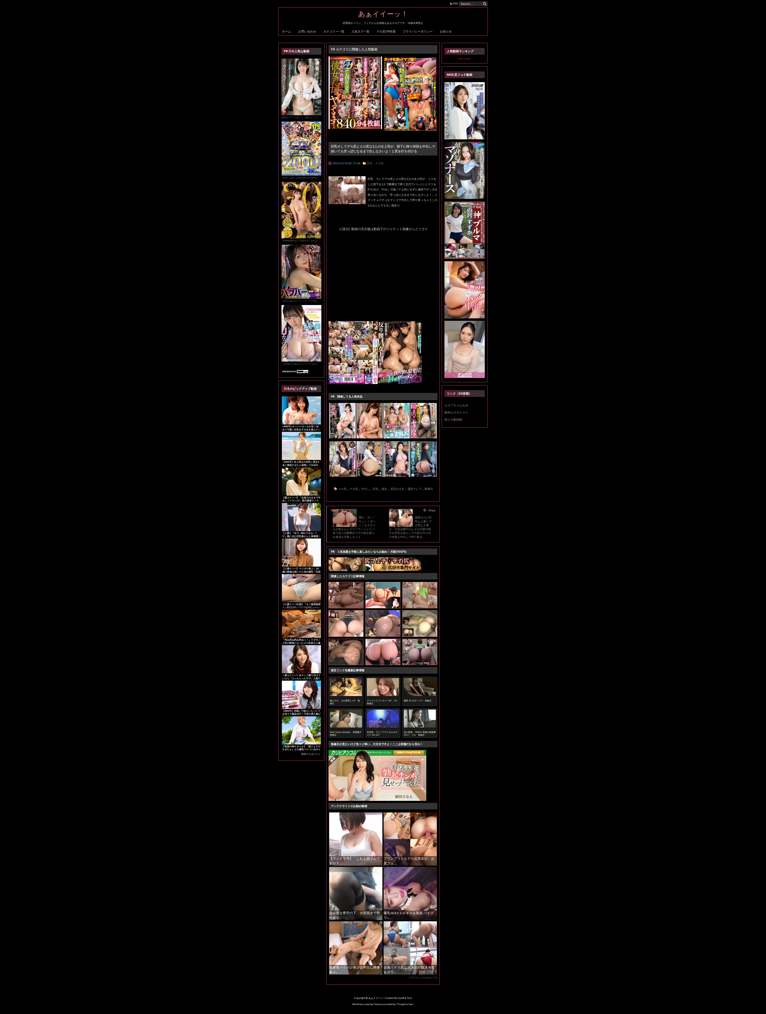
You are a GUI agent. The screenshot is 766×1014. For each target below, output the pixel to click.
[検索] (485, 3)
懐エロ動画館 (453, 419)
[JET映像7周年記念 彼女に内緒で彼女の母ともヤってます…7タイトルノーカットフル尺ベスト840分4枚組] (355, 58)
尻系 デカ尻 (375, 163)
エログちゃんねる (456, 405)
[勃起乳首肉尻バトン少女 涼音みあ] (410, 58)
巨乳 (375, 488)
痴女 (384, 488)
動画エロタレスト (311, 753)
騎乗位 (429, 488)
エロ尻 (342, 488)
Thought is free (405, 1004)
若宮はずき (397, 488)
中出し (365, 488)
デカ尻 (354, 488)
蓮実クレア (414, 488)
